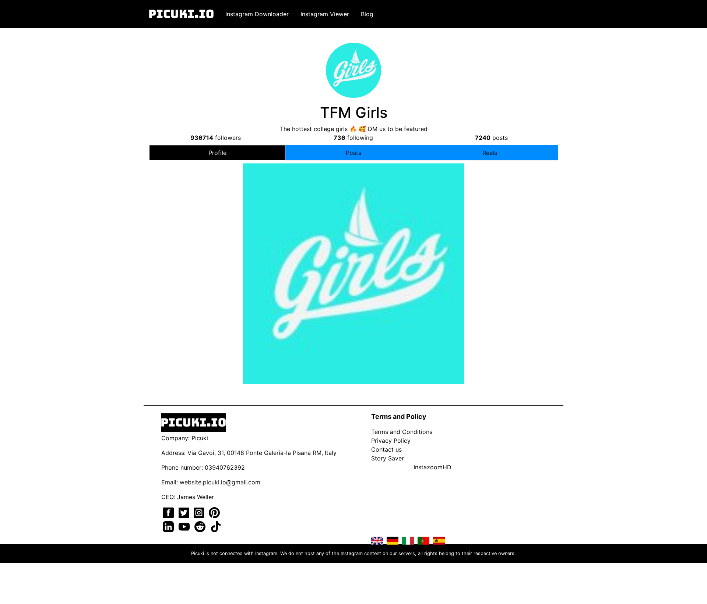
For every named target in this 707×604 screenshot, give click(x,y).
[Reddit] (201, 526)
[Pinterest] (214, 512)
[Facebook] (169, 512)
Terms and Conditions (401, 431)
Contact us (386, 449)
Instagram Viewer (324, 14)
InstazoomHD (432, 467)
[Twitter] (184, 512)
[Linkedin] (169, 526)
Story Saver (387, 458)
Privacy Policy (391, 440)
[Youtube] (185, 526)
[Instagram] (199, 512)
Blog (367, 14)
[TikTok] (216, 526)
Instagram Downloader (257, 14)
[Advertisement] (353, 225)
